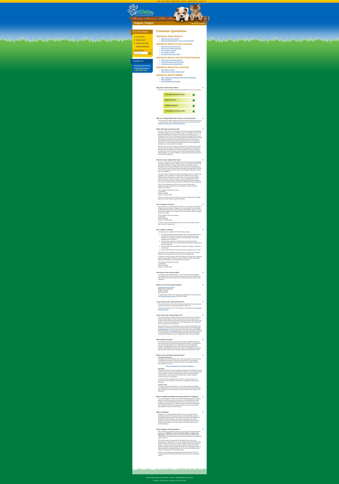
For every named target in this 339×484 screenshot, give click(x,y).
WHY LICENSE (166, 1)
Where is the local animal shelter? (171, 60)
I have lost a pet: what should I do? (172, 64)
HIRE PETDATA (175, 1)
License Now (140, 36)
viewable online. (177, 331)
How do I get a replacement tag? (171, 48)
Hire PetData (164, 477)
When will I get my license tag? (170, 46)
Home (148, 477)
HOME (158, 1)
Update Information (142, 43)
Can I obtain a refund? (168, 52)
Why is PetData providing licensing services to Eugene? (178, 77)
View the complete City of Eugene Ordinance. (180, 366)
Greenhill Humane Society (166, 287)
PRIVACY (183, 1)
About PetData (180, 477)
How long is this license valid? (170, 54)
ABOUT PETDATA (192, 1)
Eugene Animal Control (168, 296)
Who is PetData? (166, 79)
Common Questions (142, 46)
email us (198, 182)
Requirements (140, 40)
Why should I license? (168, 70)
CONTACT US (202, 1)
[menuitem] (138, 18)
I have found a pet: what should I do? (172, 62)
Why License (155, 477)
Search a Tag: (139, 50)
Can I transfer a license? (168, 50)
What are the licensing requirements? (172, 72)
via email (166, 258)
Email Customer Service (142, 65)
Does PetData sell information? (171, 81)
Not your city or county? (198, 23)
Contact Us (189, 477)
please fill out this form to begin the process (171, 123)
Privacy (172, 477)
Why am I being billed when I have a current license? (177, 41)
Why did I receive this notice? (170, 39)
